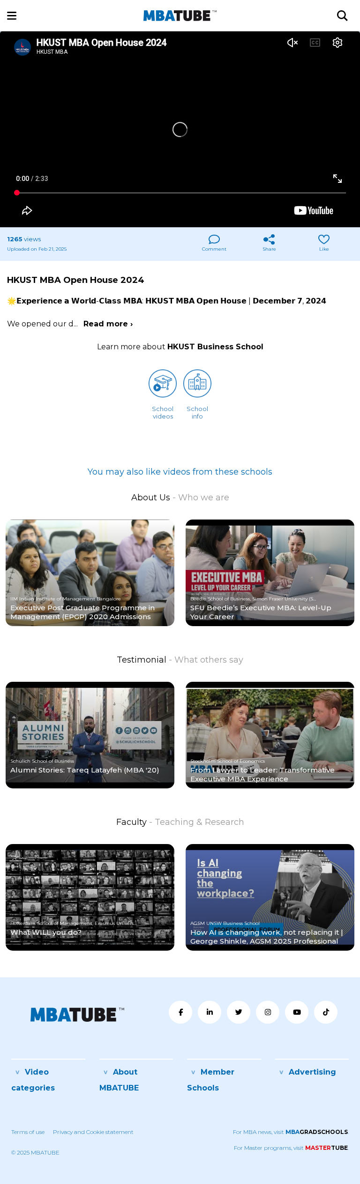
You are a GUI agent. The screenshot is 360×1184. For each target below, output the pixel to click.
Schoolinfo (197, 412)
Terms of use (28, 1131)
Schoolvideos (162, 412)
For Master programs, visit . (291, 1147)
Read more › (108, 323)
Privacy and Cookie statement (93, 1131)
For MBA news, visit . (291, 1131)
